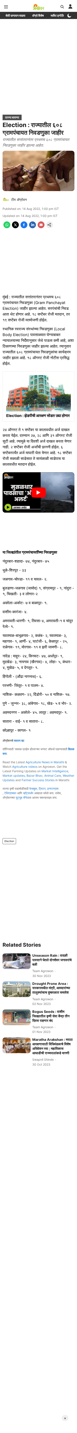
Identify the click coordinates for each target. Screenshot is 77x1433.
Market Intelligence (54, 771)
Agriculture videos (24, 766)
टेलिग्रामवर (10, 793)
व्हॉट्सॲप (28, 793)
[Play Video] (38, 492)
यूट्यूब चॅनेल (22, 797)
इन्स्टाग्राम (52, 788)
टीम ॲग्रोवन (19, 199)
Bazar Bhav (35, 775)
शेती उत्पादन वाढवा (15, 15)
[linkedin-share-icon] (32, 227)
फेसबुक (33, 788)
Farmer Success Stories (38, 780)
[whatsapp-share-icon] (6, 227)
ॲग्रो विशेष (38, 15)
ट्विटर (42, 788)
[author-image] (6, 199)
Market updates (14, 775)
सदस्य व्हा (19, 740)
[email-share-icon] (41, 227)
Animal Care (52, 775)
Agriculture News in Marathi (45, 762)
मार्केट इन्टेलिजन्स (60, 15)
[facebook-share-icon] (24, 227)
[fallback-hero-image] (17, 961)
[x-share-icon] (15, 227)
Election (9, 841)
